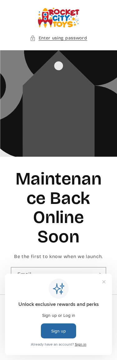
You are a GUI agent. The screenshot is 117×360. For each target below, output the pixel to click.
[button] (58, 38)
